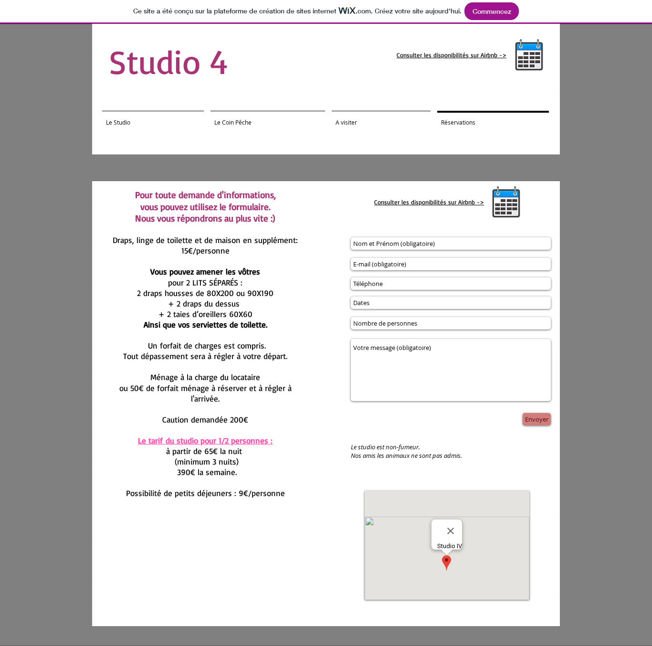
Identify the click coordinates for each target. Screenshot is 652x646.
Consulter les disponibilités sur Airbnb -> (451, 55)
